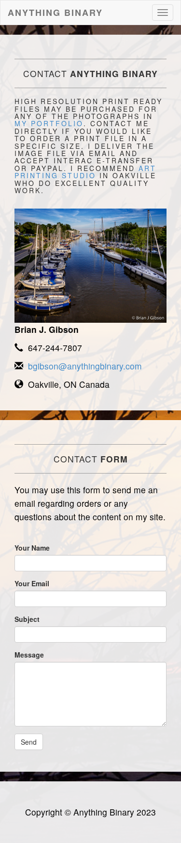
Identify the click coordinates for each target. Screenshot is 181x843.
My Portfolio (49, 123)
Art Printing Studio (85, 171)
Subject (27, 619)
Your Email (31, 583)
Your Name (32, 548)
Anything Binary (55, 12)
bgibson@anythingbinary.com (82, 366)
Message (29, 654)
